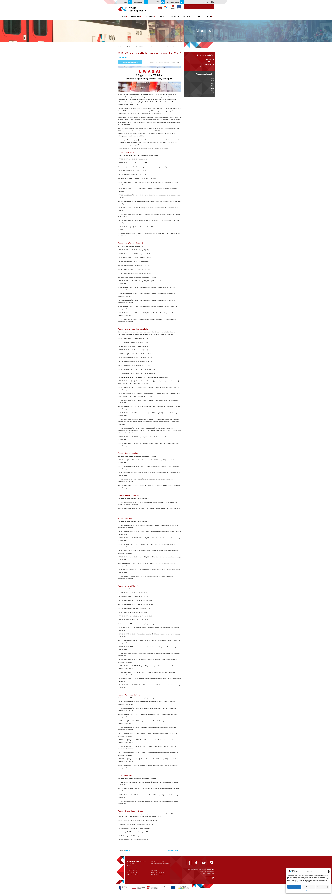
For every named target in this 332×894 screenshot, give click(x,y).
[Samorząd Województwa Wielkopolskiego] (169, 7)
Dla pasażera (149, 16)
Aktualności (133, 47)
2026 (212, 78)
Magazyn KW (174, 16)
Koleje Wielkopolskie (123, 47)
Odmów (308, 887)
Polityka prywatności (308, 890)
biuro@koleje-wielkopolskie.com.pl (161, 863)
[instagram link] (211, 862)
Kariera (199, 16)
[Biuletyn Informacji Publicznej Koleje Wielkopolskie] (160, 7)
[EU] (179, 7)
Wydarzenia (208, 64)
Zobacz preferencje (322, 887)
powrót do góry (208, 878)
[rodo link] (130, 2)
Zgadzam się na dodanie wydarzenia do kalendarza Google (164, 62)
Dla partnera (187, 16)
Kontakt (208, 16)
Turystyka (162, 16)
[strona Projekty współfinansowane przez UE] (153, 887)
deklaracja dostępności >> (158, 872)
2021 (212, 90)
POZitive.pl (211, 873)
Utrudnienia (208, 62)
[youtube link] (204, 862)
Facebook (128, 850)
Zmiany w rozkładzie (206, 67)
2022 (212, 88)
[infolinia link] (182, 2)
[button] (328, 871)
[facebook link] (189, 862)
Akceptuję (294, 887)
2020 (212, 93)
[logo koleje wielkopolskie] (129, 8)
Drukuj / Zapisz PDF (172, 850)
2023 (212, 85)
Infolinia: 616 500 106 (157, 861)
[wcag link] (146, 2)
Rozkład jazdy (135, 16)
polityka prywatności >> (158, 874)
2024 (212, 83)
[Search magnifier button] (212, 6)
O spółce (123, 16)
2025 (212, 80)
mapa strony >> (155, 870)
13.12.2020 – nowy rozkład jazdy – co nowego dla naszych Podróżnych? (155, 47)
